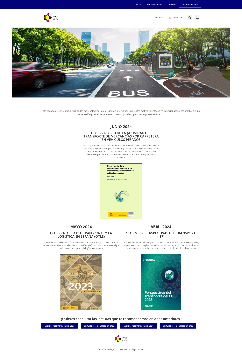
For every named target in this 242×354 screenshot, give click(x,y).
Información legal (107, 349)
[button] (189, 17)
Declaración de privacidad (131, 349)
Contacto (158, 17)
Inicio (138, 4)
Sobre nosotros (154, 4)
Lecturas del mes (190, 4)
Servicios (171, 4)
